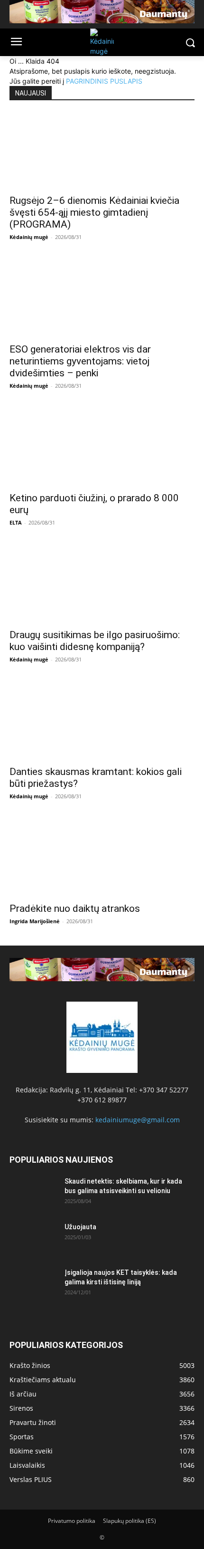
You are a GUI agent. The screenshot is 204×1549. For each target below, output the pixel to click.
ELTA (15, 522)
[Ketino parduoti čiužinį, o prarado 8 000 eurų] (102, 448)
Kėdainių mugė (28, 236)
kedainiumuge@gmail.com (137, 1119)
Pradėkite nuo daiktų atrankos (74, 908)
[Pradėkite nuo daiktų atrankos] (102, 859)
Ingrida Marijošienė (34, 921)
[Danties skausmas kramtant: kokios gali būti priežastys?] (102, 722)
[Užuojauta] (33, 1238)
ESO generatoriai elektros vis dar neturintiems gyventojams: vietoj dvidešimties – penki (80, 361)
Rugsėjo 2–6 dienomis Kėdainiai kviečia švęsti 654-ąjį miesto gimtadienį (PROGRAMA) (94, 212)
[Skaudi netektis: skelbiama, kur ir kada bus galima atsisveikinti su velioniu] (33, 1193)
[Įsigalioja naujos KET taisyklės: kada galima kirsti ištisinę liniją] (33, 1284)
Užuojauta (80, 1227)
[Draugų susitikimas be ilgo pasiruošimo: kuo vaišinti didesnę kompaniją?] (102, 585)
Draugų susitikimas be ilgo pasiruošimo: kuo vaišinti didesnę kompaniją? (94, 640)
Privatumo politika (71, 1521)
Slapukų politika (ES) (129, 1521)
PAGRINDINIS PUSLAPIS (104, 81)
